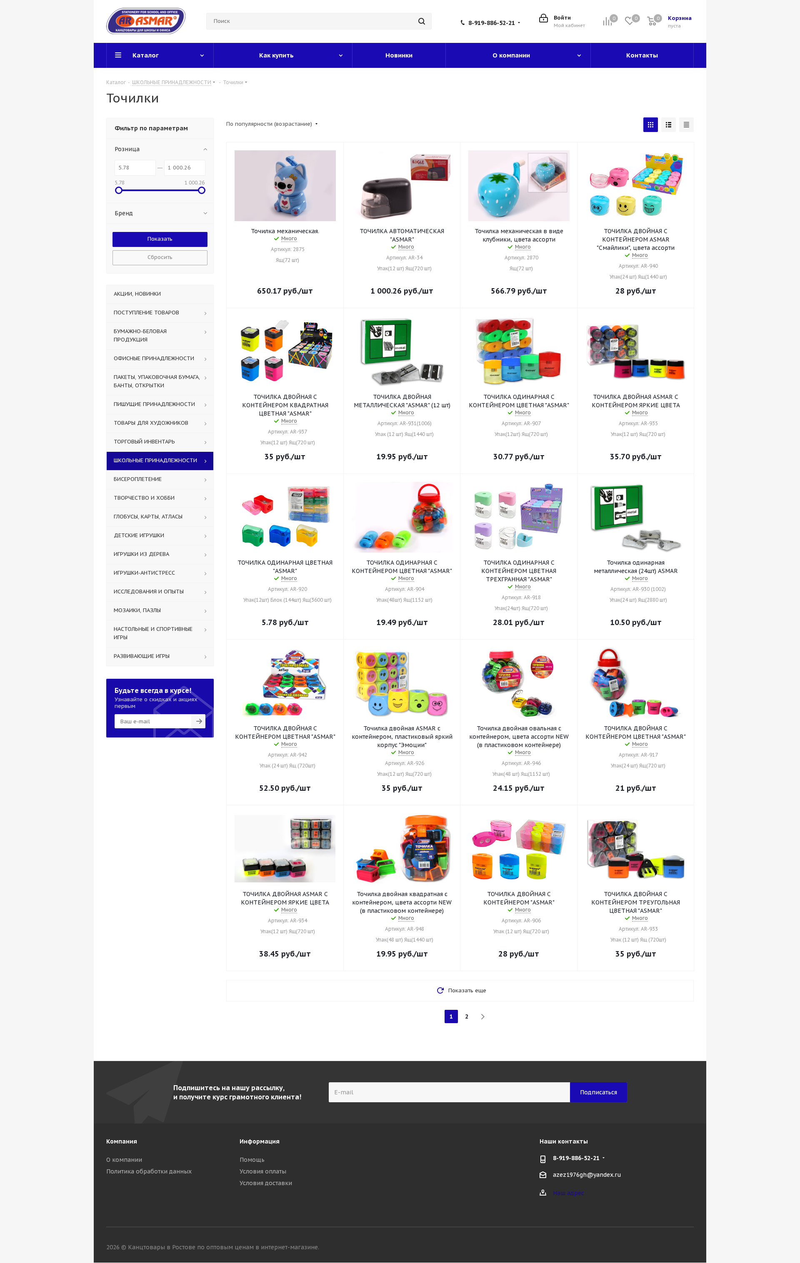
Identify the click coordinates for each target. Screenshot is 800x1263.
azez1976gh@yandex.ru (587, 1174)
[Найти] (422, 21)
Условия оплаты (263, 1171)
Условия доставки (266, 1183)
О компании (124, 1159)
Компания (121, 1141)
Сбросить (160, 257)
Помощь (252, 1159)
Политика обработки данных (149, 1171)
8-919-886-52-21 (491, 23)
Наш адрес (568, 1193)
